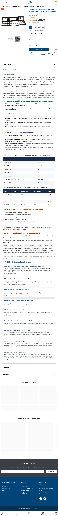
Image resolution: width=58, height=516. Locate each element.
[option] (14, 21)
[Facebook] (40, 498)
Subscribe (51, 471)
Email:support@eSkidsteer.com (47, 493)
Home (2, 6)
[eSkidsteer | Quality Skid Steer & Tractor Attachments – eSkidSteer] (30, 2)
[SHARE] (55, 49)
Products (8, 6)
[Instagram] (44, 498)
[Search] (6, 2)
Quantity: (31, 40)
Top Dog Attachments (39, 14)
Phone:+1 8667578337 (45, 492)
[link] (52, 49)
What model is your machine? (36, 33)
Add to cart (39, 49)
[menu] (2, 2)
